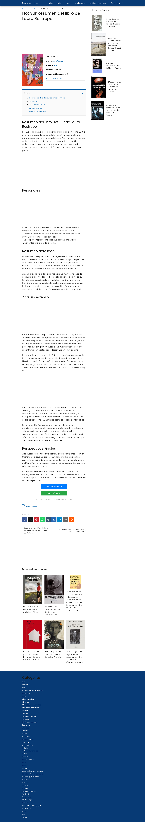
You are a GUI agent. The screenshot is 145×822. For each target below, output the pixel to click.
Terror (68, 3)
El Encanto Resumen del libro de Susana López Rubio (71, 530)
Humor (24, 754)
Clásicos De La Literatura (31, 705)
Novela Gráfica (27, 797)
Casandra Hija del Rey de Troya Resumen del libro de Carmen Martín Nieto (36, 530)
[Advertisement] (54, 37)
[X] (30, 519)
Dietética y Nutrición (29, 722)
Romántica (26, 808)
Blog (24, 696)
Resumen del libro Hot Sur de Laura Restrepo (47, 98)
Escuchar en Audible (54, 78)
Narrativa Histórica (29, 791)
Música (25, 785)
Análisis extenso (35, 108)
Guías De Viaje (27, 745)
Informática (26, 762)
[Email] (65, 519)
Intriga (59, 3)
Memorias (26, 782)
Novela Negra (79, 3)
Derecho (25, 719)
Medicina (25, 780)
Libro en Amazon (54, 493)
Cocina (25, 711)
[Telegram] (59, 519)
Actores (25, 685)
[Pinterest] (36, 519)
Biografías (26, 693)
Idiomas (25, 757)
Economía (26, 725)
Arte (23, 688)
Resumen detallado (37, 104)
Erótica (24, 734)
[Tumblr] (48, 519)
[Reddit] (71, 519)
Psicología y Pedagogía (31, 805)
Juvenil (24, 768)
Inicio (51, 3)
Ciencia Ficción (28, 699)
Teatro (24, 811)
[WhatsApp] (42, 519)
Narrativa (57, 65)
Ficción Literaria (28, 739)
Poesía (24, 803)
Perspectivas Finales (37, 111)
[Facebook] (24, 519)
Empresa (25, 728)
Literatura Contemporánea (32, 774)
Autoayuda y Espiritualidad (32, 690)
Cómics (25, 713)
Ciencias (25, 702)
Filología (25, 742)
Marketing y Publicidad (30, 777)
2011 (23, 682)
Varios (24, 817)
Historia (25, 748)
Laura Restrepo (58, 61)
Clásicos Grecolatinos (30, 708)
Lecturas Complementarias (32, 771)
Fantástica (26, 736)
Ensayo (25, 731)
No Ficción (26, 794)
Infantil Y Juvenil (116, 3)
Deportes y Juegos (29, 716)
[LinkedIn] (53, 519)
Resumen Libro (30, 3)
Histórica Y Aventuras (97, 3)
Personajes (33, 101)
